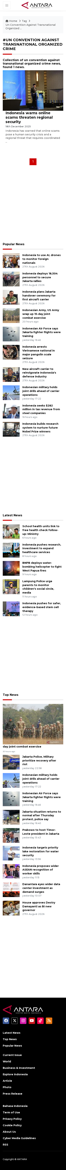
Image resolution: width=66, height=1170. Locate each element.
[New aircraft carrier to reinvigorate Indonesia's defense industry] (11, 374)
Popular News (13, 244)
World (7, 1061)
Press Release (12, 1093)
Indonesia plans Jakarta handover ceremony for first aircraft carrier (39, 295)
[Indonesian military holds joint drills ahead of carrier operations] (11, 392)
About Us (9, 1131)
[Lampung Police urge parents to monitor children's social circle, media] (11, 586)
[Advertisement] (33, 205)
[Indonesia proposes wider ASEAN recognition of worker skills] (11, 871)
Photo (7, 1087)
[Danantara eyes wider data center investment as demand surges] (11, 889)
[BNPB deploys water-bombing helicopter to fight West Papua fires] (11, 568)
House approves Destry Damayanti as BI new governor (38, 906)
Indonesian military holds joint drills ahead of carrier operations (40, 391)
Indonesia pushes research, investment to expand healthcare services (41, 548)
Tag (24, 21)
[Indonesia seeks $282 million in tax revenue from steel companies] (11, 411)
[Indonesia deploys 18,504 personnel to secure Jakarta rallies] (11, 278)
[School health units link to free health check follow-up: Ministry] (11, 531)
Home (13, 21)
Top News (10, 695)
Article (7, 1080)
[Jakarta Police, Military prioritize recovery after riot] (11, 762)
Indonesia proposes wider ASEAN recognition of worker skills (40, 869)
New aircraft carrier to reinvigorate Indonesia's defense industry (39, 372)
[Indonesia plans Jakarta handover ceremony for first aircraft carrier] (11, 297)
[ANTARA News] (36, 5)
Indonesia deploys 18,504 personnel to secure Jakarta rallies (40, 277)
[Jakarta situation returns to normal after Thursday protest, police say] (11, 817)
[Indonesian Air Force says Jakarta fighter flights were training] (11, 333)
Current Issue (12, 1055)
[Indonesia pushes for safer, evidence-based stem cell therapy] (11, 608)
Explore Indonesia (15, 1074)
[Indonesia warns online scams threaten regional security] (33, 90)
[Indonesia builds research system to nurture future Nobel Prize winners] (11, 429)
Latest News (12, 515)
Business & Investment (19, 1068)
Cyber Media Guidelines (19, 1138)
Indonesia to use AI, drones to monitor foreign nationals (41, 258)
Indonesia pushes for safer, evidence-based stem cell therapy (41, 607)
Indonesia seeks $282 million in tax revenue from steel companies (41, 409)
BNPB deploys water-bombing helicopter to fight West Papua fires (42, 566)
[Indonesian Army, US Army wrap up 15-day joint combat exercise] (11, 315)
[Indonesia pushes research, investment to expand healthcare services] (11, 550)
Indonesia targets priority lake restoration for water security (40, 851)
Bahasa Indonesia (15, 1106)
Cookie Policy (12, 1125)
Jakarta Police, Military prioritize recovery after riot (39, 760)
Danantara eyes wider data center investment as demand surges (41, 888)
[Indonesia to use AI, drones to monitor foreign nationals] (11, 260)
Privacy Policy (12, 1119)
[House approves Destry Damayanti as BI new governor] (11, 908)
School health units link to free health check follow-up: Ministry (40, 530)
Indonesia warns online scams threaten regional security (29, 117)
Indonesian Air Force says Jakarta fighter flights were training (41, 332)
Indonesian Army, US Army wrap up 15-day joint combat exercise (40, 313)
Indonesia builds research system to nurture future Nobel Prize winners (40, 427)
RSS (5, 1144)
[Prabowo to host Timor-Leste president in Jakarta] (11, 835)
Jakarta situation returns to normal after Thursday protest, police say (41, 815)
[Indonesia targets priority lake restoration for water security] (11, 853)
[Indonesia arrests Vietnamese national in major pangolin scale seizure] (11, 352)
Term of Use (11, 1112)
